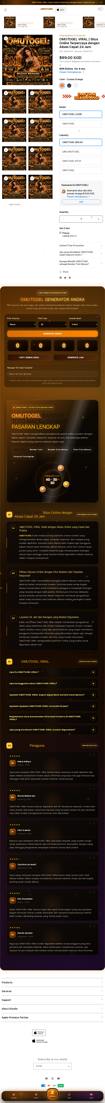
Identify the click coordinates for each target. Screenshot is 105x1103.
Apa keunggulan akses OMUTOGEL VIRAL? (33, 683)
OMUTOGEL (68, 123)
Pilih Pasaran (13, 318)
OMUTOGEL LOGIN (72, 114)
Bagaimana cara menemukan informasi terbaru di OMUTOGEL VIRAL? (45, 718)
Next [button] (101, 2)
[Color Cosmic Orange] (62, 85)
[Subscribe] (68, 1066)
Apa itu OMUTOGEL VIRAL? (24, 672)
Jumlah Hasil (75, 318)
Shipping (76, 61)
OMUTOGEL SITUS (71, 161)
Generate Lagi (76, 357)
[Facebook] (61, 278)
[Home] (47, 9)
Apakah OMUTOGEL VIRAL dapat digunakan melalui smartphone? (46, 694)
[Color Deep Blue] (69, 85)
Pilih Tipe (42, 318)
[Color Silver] (76, 85)
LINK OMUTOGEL (70, 151)
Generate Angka (52, 334)
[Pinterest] (70, 278)
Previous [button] (3, 2)
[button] (5, 10)
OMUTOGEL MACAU (72, 142)
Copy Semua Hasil (29, 357)
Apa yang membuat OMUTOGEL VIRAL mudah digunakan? (42, 729)
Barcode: (79, 51)
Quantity (63, 212)
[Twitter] (66, 278)
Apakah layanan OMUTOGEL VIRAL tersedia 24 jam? (38, 706)
